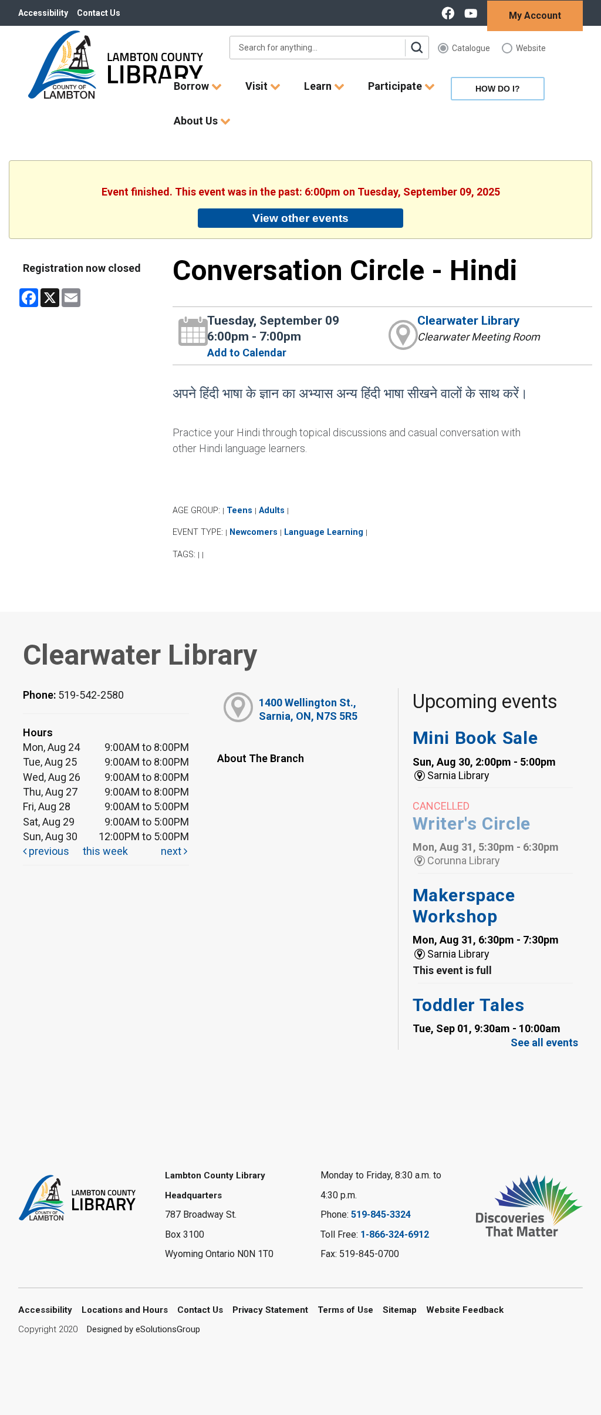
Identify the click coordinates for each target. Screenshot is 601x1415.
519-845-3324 (381, 1214)
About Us (197, 120)
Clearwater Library (468, 321)
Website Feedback (465, 1310)
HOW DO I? (497, 88)
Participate (396, 86)
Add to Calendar (246, 352)
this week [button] (105, 851)
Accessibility (43, 13)
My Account (535, 15)
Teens (239, 511)
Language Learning (323, 532)
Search (416, 47)
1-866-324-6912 (394, 1234)
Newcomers (253, 532)
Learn (319, 86)
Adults (272, 511)
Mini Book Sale (475, 737)
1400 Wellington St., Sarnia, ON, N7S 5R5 (308, 709)
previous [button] (47, 851)
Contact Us (98, 13)
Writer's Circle (472, 823)
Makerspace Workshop (464, 906)
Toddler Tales (469, 1005)
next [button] (172, 851)
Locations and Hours (125, 1310)
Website (531, 48)
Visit (257, 86)
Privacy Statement (270, 1310)
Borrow (192, 86)
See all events (544, 1042)
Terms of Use (345, 1310)
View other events (300, 217)
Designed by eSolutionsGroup (143, 1329)
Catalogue (471, 48)
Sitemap (400, 1310)
